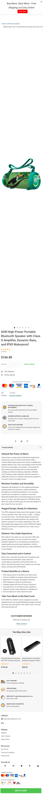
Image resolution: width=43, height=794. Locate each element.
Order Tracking (5, 736)
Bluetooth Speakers (16, 395)
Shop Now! (22, 11)
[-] (10, 364)
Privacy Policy (5, 756)
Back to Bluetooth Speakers (11, 24)
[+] (19, 364)
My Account (4, 749)
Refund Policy (5, 739)
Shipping (3, 733)
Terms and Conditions (7, 752)
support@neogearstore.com (12, 719)
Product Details (7, 447)
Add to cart (22, 790)
